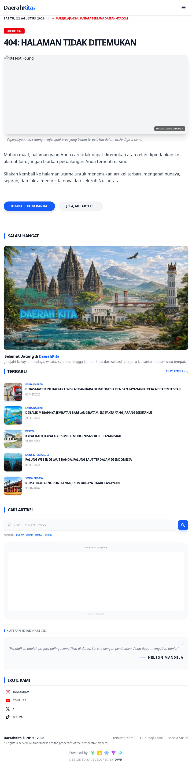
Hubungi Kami (151, 738)
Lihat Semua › (176, 371)
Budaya (20, 534)
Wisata (29, 534)
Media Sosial (178, 738)
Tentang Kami (123, 738)
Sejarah (39, 534)
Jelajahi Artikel (81, 206)
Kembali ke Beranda (29, 206)
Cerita (48, 534)
